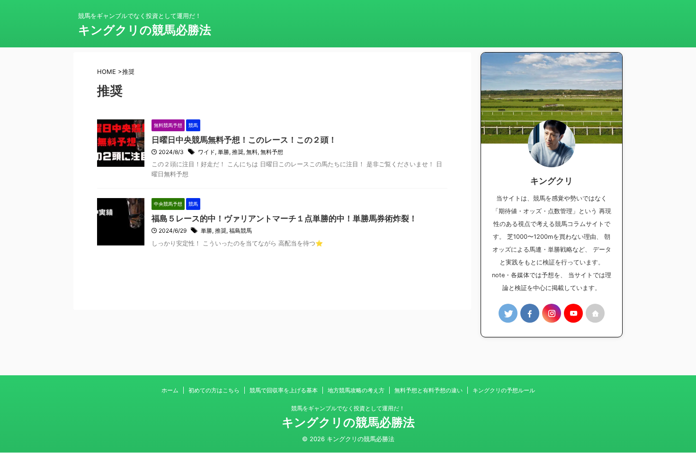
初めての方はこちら (214, 390)
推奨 (237, 151)
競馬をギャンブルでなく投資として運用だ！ (348, 408)
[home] (595, 313)
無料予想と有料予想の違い (428, 390)
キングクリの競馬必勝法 (144, 30)
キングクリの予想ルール (504, 390)
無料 (252, 151)
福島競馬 (240, 230)
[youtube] (573, 313)
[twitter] (508, 313)
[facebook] (529, 313)
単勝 (223, 151)
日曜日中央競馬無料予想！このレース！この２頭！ (244, 140)
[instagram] (551, 313)
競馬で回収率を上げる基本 (284, 390)
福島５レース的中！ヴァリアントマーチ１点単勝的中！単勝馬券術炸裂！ (284, 218)
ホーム (169, 390)
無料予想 (271, 151)
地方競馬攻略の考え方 (356, 390)
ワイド (206, 151)
